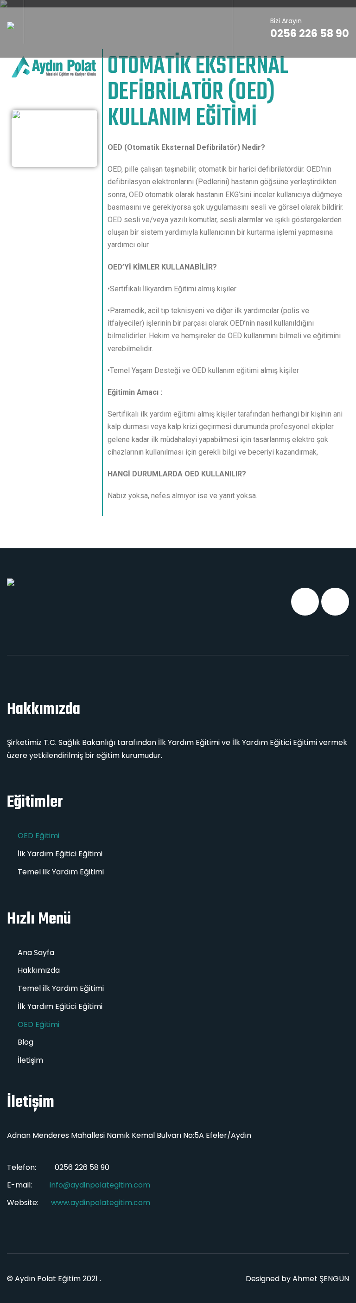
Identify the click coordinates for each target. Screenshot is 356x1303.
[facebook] (305, 602)
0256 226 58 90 (309, 28)
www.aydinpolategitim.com (100, 1202)
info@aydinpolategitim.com (100, 1185)
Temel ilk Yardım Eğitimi (61, 872)
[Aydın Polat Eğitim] (10, 25)
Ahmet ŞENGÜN (320, 1278)
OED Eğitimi (38, 835)
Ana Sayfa (36, 952)
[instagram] (335, 602)
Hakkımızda (39, 970)
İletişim (30, 1060)
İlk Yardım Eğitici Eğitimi (60, 853)
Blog (25, 1042)
